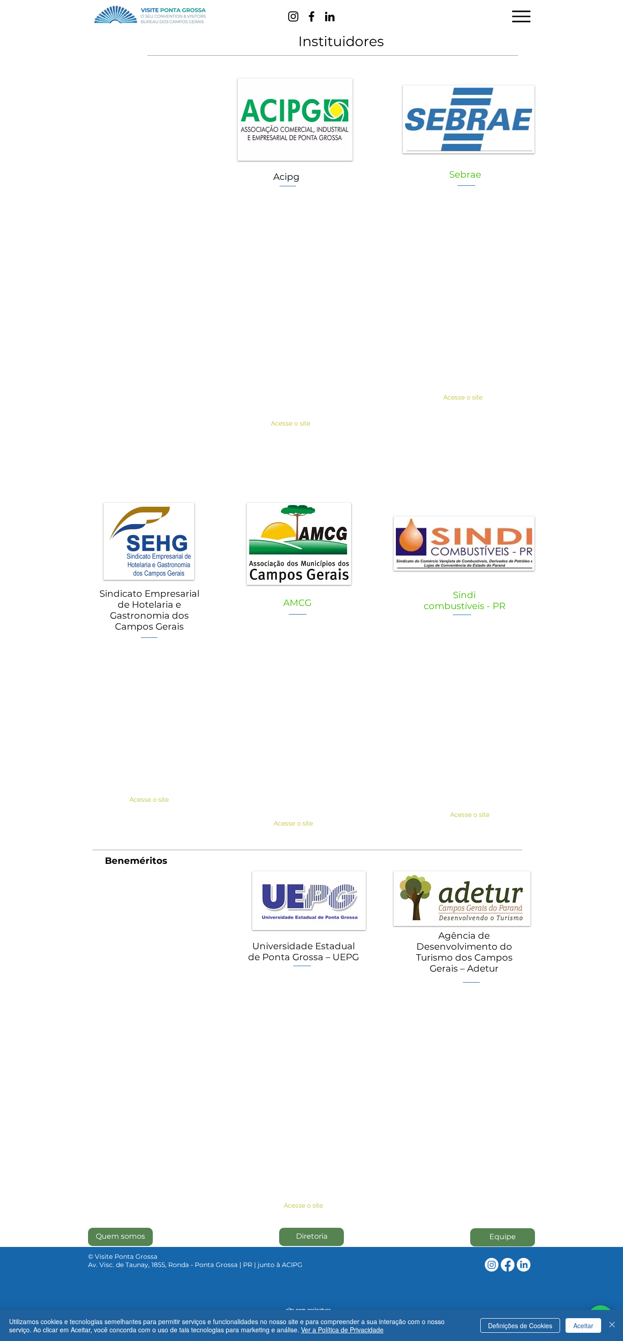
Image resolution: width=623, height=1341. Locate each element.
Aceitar (583, 1325)
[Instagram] (293, 16)
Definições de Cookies (520, 1325)
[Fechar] (612, 1325)
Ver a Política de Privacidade (342, 1329)
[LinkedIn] (330, 16)
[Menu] (521, 16)
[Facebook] (311, 16)
